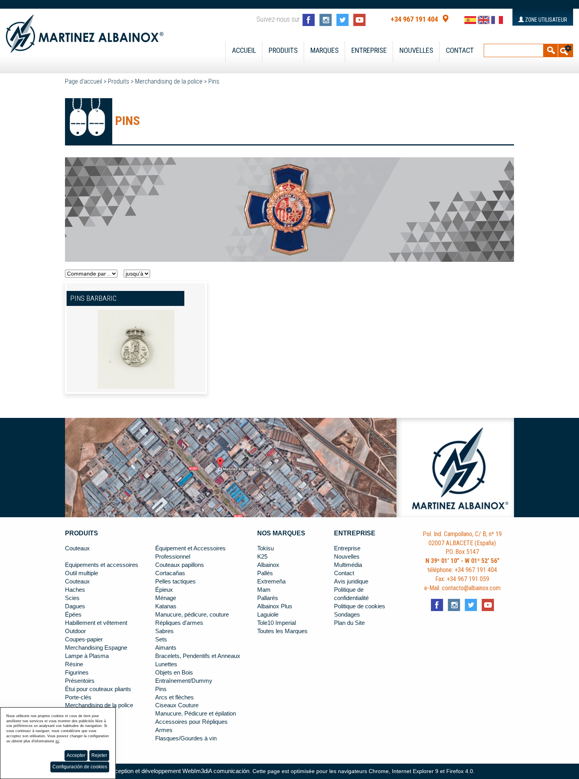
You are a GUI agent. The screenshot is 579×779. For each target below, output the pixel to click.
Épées (73, 614)
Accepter (76, 755)
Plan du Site (349, 623)
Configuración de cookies (79, 767)
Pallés (265, 573)
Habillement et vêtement (96, 623)
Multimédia (348, 565)
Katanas (165, 606)
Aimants (165, 648)
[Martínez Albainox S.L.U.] (84, 30)
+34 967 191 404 (414, 19)
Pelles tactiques (175, 581)
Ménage (165, 598)
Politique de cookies (359, 606)
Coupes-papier (84, 639)
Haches (75, 590)
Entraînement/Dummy (183, 681)
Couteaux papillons (179, 565)
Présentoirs (80, 681)
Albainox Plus (274, 606)
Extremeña (271, 581)
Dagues (75, 606)
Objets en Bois (174, 672)
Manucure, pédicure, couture (192, 614)
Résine (74, 664)
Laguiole (267, 614)
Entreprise (369, 50)
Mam (264, 590)
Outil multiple (81, 573)
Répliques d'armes (179, 623)
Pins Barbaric (93, 298)
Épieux (164, 590)
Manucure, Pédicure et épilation (195, 713)
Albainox (268, 565)
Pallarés (267, 598)
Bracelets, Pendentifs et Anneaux (197, 656)
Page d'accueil (83, 81)
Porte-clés (78, 697)
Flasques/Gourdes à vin (186, 738)
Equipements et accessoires (101, 565)
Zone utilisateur (545, 20)
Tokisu (265, 548)
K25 (262, 557)
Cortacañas (170, 573)
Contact (460, 50)
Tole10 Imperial (276, 623)
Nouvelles (416, 50)
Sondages (347, 614)
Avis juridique (351, 581)
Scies (72, 598)
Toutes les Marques (282, 631)
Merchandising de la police (168, 81)
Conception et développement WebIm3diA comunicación (176, 771)
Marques (324, 50)
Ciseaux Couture (177, 705)
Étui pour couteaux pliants (98, 689)
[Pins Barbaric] (136, 349)
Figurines (77, 672)
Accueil (244, 50)
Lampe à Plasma (87, 656)
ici (57, 741)
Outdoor (75, 631)
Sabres (164, 631)
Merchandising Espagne (96, 648)
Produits (283, 50)
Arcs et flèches (174, 697)
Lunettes (166, 664)
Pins (213, 81)
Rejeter (99, 755)
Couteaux (77, 548)
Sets (161, 639)
